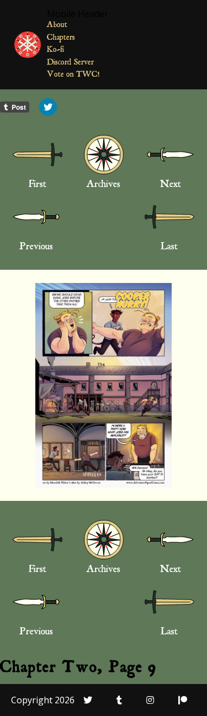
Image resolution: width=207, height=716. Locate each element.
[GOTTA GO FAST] (103, 385)
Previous (36, 247)
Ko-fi (55, 50)
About (57, 25)
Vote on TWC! (73, 75)
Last (169, 247)
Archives (103, 185)
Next (170, 185)
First (37, 185)
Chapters (61, 38)
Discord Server (70, 63)
